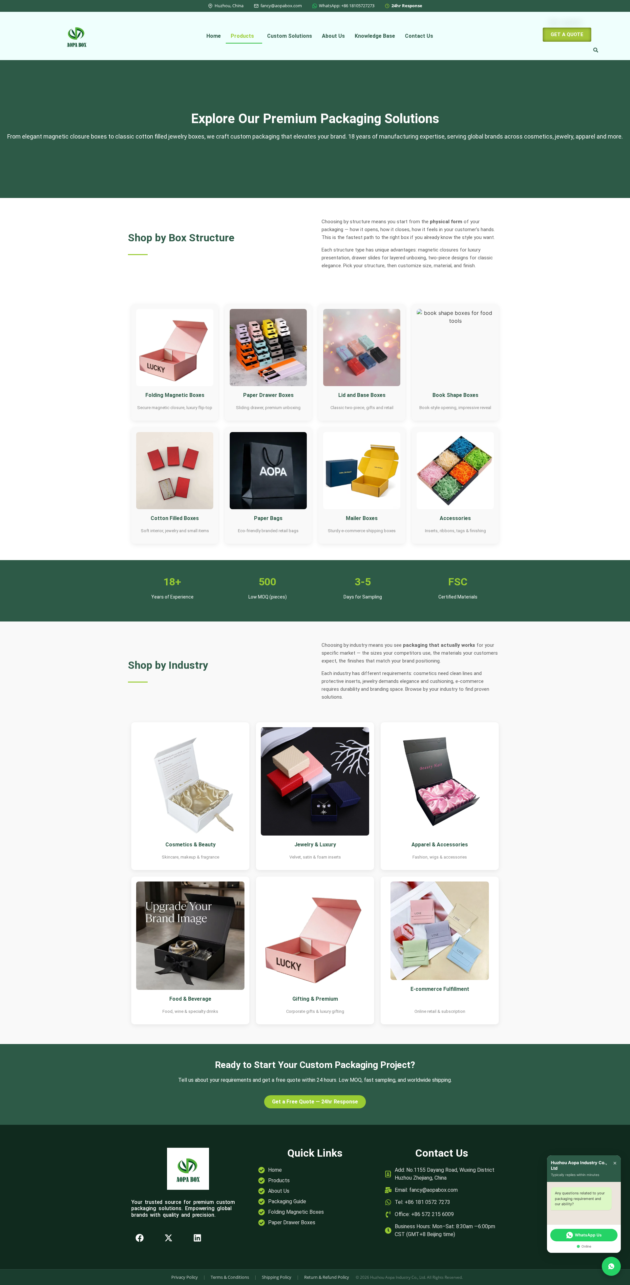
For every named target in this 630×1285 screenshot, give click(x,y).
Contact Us (419, 36)
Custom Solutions (289, 36)
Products (242, 36)
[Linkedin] (197, 1238)
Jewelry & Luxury (315, 844)
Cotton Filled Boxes (175, 518)
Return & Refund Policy (326, 1277)
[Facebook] (139, 1238)
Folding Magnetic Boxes (174, 395)
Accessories (455, 518)
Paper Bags (268, 518)
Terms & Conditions (230, 1277)
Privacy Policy (184, 1277)
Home (213, 36)
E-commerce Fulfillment (439, 989)
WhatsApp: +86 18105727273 (346, 6)
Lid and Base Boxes (362, 395)
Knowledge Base (375, 36)
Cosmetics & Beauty (190, 844)
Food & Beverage (190, 999)
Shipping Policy (276, 1277)
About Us (333, 36)
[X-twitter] (168, 1238)
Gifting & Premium (315, 999)
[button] (244, 36)
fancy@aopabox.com (281, 6)
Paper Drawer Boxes (268, 395)
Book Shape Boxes (455, 395)
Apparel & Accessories (439, 844)
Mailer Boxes (362, 518)
